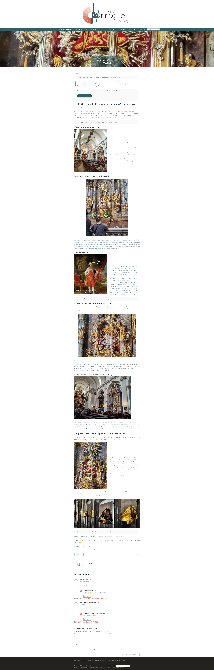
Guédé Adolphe (84, 602)
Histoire (91, 549)
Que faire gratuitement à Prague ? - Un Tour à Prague (87, 621)
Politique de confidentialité (88, 660)
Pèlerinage (96, 549)
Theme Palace (107, 667)
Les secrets (87, 73)
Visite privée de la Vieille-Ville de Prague (116, 660)
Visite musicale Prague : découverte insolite (106, 665)
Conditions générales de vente (101, 660)
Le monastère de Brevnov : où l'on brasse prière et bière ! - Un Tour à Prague (92, 598)
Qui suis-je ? (94, 29)
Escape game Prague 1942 (81, 29)
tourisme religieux (118, 549)
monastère (96, 117)
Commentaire (110, 633)
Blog (101, 29)
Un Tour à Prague (103, 15)
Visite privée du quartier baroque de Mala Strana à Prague (110, 663)
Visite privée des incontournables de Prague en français (85, 663)
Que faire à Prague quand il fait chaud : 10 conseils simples (88, 623)
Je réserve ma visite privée (84, 95)
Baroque (78, 549)
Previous (79, 554)
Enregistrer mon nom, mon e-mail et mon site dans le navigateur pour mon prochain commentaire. (95, 649)
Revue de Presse (112, 29)
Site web (76, 644)
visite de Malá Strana (127, 540)
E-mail (76, 639)
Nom (75, 633)
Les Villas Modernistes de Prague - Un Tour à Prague (87, 622)
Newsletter (142, 29)
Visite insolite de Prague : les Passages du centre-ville (85, 665)
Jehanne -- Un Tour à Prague (91, 563)
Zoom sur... (82, 73)
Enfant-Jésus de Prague (85, 549)
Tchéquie (112, 549)
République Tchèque (106, 549)
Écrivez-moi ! (132, 29)
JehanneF (87, 590)
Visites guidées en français (62, 29)
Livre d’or (122, 29)
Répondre (82, 585)
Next (135, 554)
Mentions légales (77, 660)
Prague (100, 549)
